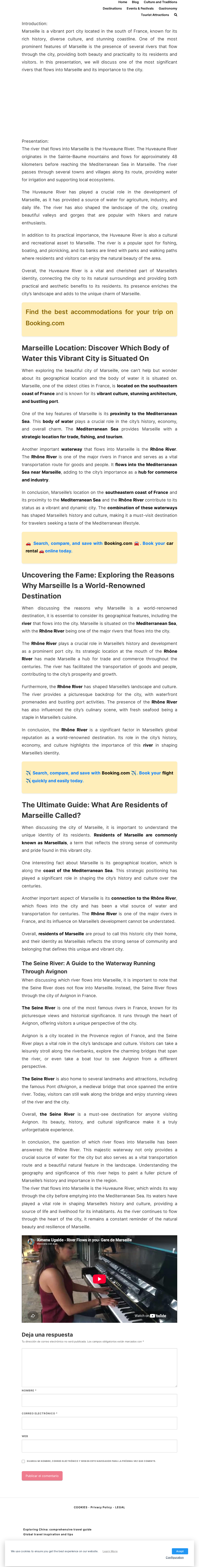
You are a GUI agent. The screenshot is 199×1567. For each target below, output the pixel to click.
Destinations (112, 8)
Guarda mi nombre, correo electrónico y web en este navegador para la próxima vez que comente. (91, 1461)
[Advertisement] (99, 105)
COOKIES (81, 1507)
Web (25, 1436)
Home (122, 2)
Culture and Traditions (160, 2)
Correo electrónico (40, 1413)
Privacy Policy (101, 1507)
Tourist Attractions (155, 15)
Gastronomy (168, 8)
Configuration (175, 1557)
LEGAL (120, 1507)
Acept (180, 1551)
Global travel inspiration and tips (48, 1534)
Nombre (29, 1390)
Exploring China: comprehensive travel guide (57, 1529)
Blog (135, 2)
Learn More (110, 1551)
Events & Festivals (140, 8)
